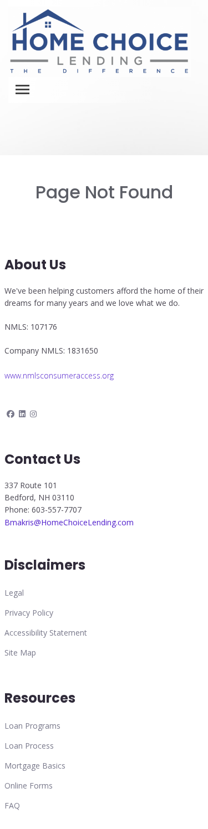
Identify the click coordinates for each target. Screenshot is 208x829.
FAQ (12, 805)
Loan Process (29, 745)
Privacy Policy (28, 612)
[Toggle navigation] (22, 89)
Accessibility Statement (45, 632)
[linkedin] (22, 413)
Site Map (20, 652)
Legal (14, 592)
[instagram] (33, 413)
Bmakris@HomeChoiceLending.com (69, 522)
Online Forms (28, 785)
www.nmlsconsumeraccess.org (59, 375)
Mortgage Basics (34, 765)
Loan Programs (32, 725)
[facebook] (10, 413)
